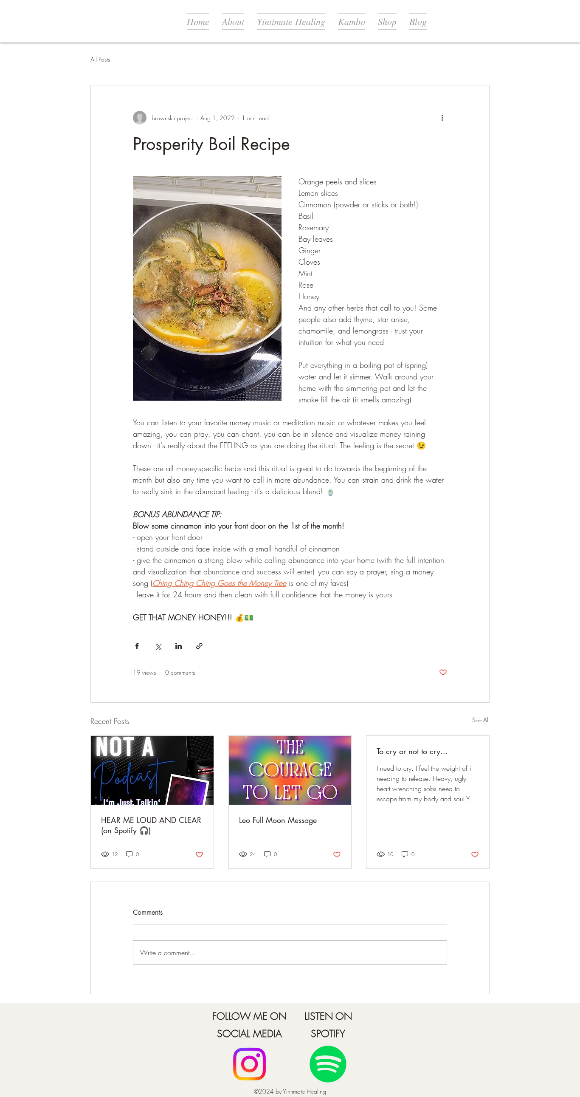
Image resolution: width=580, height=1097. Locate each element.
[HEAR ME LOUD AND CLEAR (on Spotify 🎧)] (152, 770)
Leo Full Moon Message (278, 820)
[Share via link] (199, 646)
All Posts (100, 59)
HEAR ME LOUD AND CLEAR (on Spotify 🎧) (151, 825)
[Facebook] (249, 1064)
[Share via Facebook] (137, 646)
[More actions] (442, 118)
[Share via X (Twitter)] (158, 646)
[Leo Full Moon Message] (290, 770)
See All (481, 720)
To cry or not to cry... (412, 751)
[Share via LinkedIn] (179, 646)
